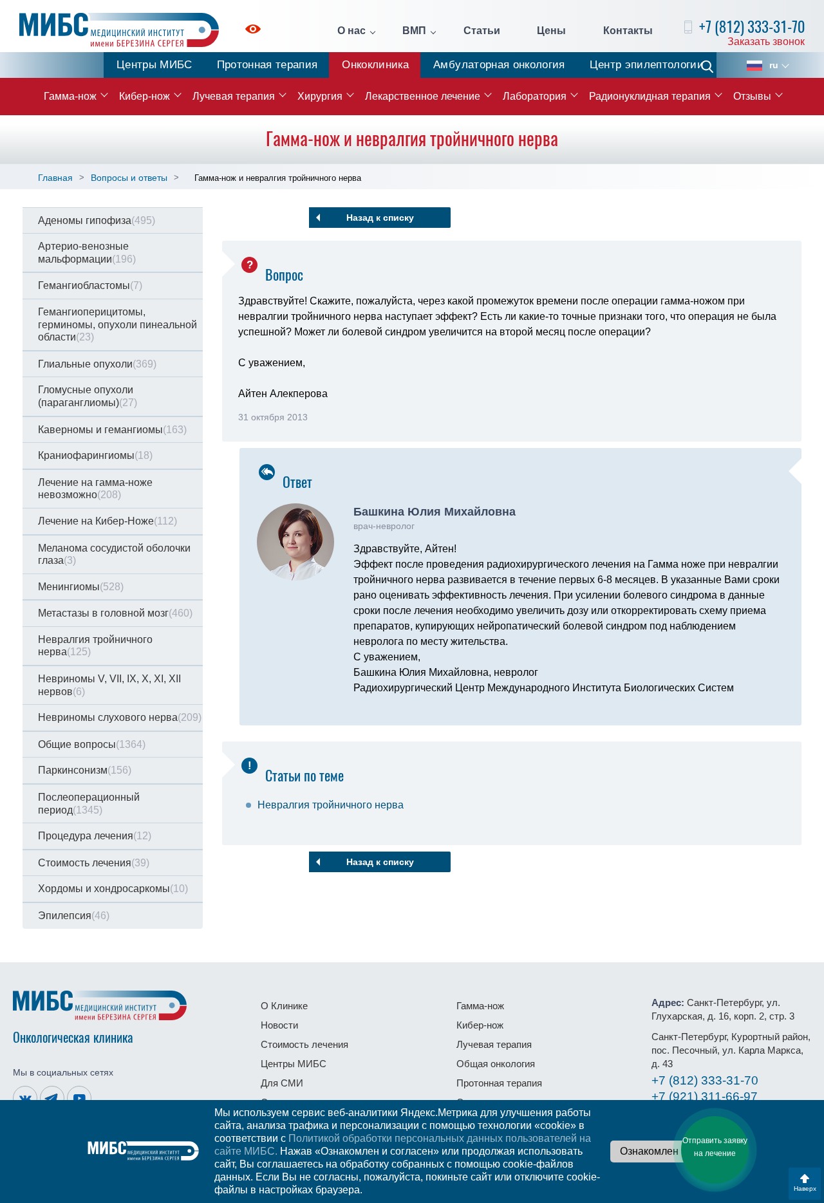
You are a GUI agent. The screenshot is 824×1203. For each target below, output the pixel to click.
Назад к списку (380, 217)
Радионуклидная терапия (650, 96)
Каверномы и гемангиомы (112, 429)
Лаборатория (534, 96)
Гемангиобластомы (90, 285)
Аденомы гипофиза (96, 220)
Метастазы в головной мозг (115, 613)
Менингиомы (81, 586)
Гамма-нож (70, 96)
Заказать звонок (766, 41)
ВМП (414, 31)
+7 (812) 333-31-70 (752, 27)
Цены (551, 31)
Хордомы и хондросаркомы (113, 888)
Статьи (482, 31)
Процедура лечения (94, 835)
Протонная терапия (267, 65)
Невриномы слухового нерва (119, 717)
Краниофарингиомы (95, 455)
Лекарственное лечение (422, 96)
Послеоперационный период (89, 804)
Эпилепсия (73, 915)
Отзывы (752, 96)
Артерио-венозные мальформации (87, 253)
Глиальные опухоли (97, 364)
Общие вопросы (91, 744)
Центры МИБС (154, 65)
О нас (351, 31)
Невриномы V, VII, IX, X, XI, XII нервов (109, 685)
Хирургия (319, 96)
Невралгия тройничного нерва (95, 646)
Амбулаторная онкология (499, 65)
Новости (279, 1025)
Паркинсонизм (84, 770)
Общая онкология (495, 1063)
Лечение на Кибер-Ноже (107, 521)
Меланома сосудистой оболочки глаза (114, 554)
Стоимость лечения (93, 862)
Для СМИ (282, 1082)
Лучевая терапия (233, 96)
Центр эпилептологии (647, 65)
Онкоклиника (375, 65)
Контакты (628, 31)
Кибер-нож (144, 96)
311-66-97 (704, 1096)
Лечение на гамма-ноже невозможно (95, 489)
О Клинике (284, 1005)
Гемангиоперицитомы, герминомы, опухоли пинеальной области (117, 324)
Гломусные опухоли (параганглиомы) (87, 396)
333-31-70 (704, 1080)
